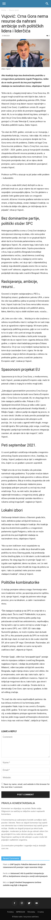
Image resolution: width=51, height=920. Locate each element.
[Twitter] (29, 903)
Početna (10, 912)
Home (3, 10)
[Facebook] (14, 903)
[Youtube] (36, 903)
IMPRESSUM (20, 912)
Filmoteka (31, 912)
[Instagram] (22, 903)
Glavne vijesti (14, 10)
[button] (47, 3)
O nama (41, 912)
